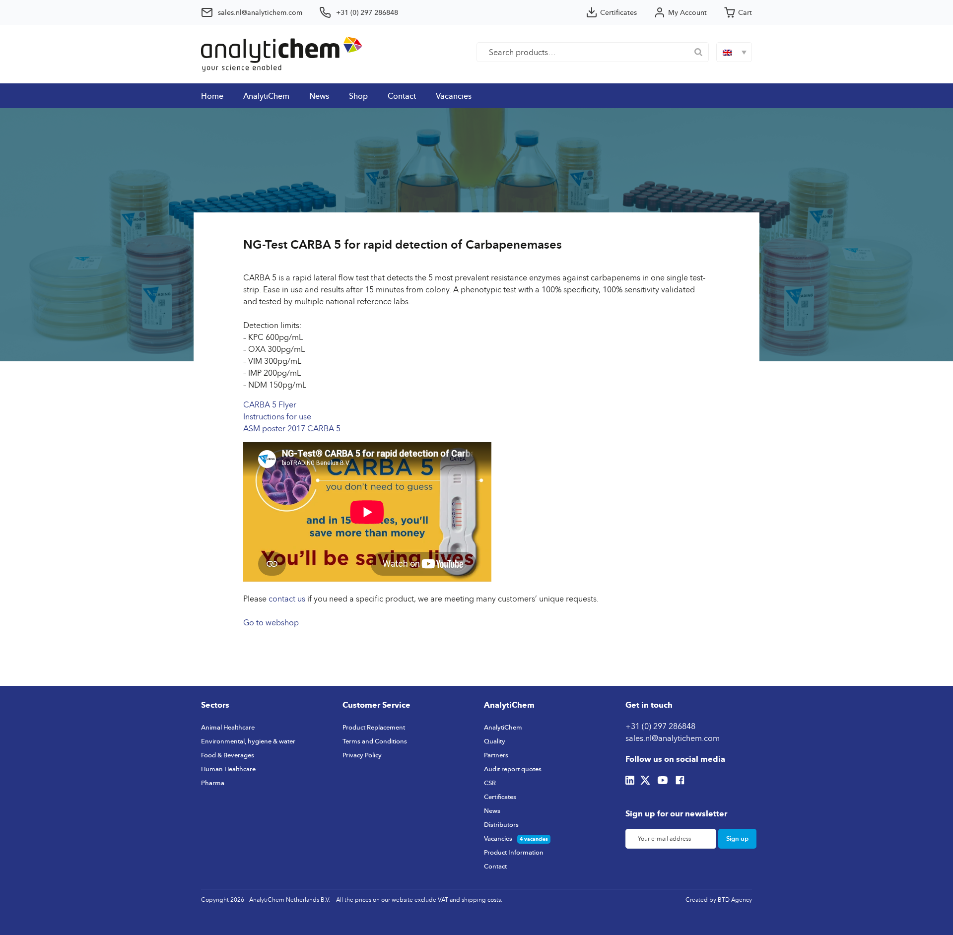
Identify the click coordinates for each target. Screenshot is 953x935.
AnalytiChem (266, 95)
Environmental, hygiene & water (248, 740)
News (319, 95)
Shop (358, 95)
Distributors (501, 824)
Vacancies (454, 95)
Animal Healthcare (228, 727)
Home (212, 95)
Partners (496, 754)
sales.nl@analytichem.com (672, 738)
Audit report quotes (513, 768)
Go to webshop (271, 622)
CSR (490, 782)
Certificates (500, 796)
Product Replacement (373, 727)
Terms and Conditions (374, 740)
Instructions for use (277, 416)
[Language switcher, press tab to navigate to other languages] (734, 52)
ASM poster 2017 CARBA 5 (291, 428)
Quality (494, 740)
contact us (287, 598)
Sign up (737, 838)
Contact (402, 95)
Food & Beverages (227, 754)
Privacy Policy (362, 754)
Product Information (514, 852)
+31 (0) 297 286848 (660, 726)
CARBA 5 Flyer (269, 404)
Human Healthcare (228, 768)
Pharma (212, 782)
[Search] (698, 52)
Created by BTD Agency (718, 899)
